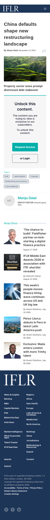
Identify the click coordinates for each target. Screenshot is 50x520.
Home (29, 436)
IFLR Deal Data (11, 447)
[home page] (11, 8)
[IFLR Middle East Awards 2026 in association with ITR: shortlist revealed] (12, 262)
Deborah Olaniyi (33, 276)
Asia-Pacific (32, 403)
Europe (29, 408)
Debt (6, 176)
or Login (25, 158)
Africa (29, 399)
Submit (29, 452)
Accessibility (9, 488)
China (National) (11, 186)
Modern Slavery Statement (15, 491)
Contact (30, 459)
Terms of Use (22, 488)
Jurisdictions (32, 440)
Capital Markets (19, 176)
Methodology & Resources (33, 446)
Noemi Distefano (33, 309)
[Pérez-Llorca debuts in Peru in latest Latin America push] (12, 325)
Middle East (32, 419)
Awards (7, 459)
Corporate (34, 176)
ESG (6, 413)
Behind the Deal (11, 418)
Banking (8, 399)
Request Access (25, 147)
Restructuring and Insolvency (16, 181)
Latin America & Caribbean (33, 414)
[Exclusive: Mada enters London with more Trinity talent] (12, 350)
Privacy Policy (36, 488)
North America (33, 424)
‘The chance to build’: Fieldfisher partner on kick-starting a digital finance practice (34, 237)
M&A (6, 403)
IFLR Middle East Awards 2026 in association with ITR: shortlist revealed (34, 263)
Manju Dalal (27, 198)
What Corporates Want (12, 437)
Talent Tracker (11, 442)
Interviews (9, 422)
